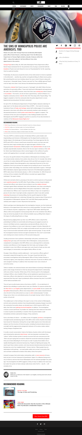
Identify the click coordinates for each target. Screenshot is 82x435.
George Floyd (7, 64)
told (21, 96)
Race (13, 8)
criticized (43, 184)
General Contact (41, 431)
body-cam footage (20, 108)
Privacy (41, 429)
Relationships (40, 6)
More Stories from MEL (41, 416)
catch (31, 293)
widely (39, 184)
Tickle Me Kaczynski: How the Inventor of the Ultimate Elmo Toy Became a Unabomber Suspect (33, 404)
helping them (7, 240)
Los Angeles (16, 288)
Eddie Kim (18, 8)
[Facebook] (61, 45)
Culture (14, 6)
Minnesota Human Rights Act (20, 119)
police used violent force (28, 112)
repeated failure (37, 146)
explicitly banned (11, 182)
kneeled (6, 69)
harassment (17, 146)
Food (56, 6)
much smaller (37, 288)
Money (49, 6)
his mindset (8, 93)
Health (32, 6)
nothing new (39, 91)
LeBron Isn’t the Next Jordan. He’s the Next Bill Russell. (20, 127)
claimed (13, 87)
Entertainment (23, 6)
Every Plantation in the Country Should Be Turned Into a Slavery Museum (23, 125)
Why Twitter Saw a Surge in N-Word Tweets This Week (19, 131)
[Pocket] (70, 45)
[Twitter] (57, 45)
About (36, 429)
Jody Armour (23, 334)
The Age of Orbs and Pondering (27, 392)
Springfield (7, 290)
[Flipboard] (66, 45)
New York (8, 288)
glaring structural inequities (24, 307)
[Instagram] (79, 45)
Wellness (63, 6)
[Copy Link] (75, 45)
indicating (6, 195)
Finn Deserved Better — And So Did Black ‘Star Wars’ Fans (20, 129)
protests (40, 317)
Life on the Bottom (64, 57)
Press (46, 429)
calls (48, 148)
